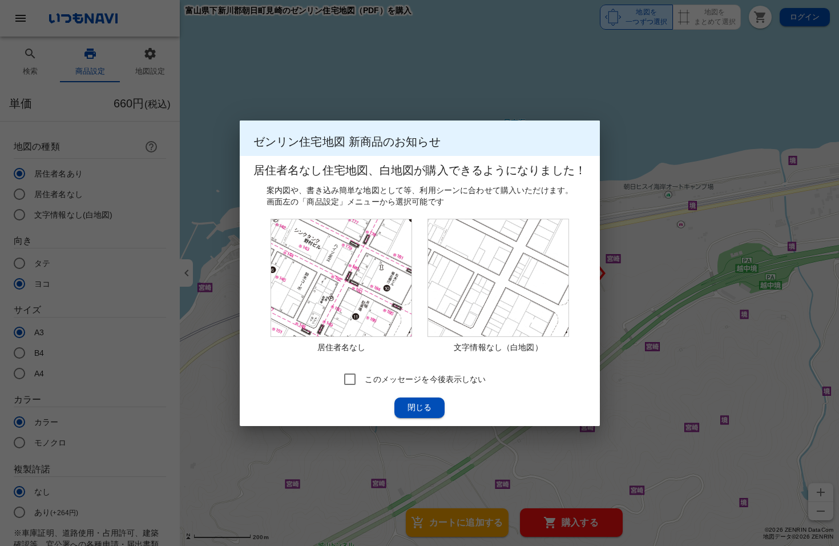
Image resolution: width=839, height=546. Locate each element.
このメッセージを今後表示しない (425, 378)
